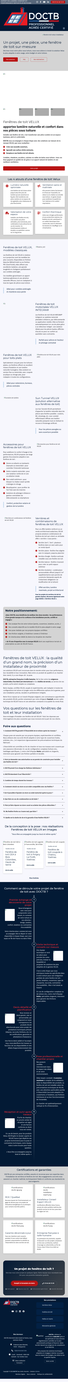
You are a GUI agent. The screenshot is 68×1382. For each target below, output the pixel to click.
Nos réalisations (39, 59)
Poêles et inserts (47, 1319)
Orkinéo (37, 1371)
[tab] (34, 732)
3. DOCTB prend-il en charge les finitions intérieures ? (22, 768)
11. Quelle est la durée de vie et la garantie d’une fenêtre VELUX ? (26, 818)
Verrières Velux (47, 1305)
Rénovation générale (49, 1326)
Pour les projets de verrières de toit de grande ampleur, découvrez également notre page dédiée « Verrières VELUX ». (49, 596)
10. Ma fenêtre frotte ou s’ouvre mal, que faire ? (20, 811)
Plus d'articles (34, 878)
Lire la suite (9, 870)
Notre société (50, 1361)
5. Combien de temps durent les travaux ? (18, 780)
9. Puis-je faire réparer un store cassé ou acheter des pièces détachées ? (29, 805)
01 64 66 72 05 (49, 1283)
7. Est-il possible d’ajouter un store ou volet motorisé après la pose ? (28, 793)
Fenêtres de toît (47, 1312)
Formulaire (19, 1363)
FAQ (24, 59)
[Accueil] (31, 18)
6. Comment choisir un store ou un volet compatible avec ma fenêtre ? (28, 787)
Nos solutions (10, 59)
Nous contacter (31, 1374)
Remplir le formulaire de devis (24, 1283)
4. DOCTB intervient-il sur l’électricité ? (17, 774)
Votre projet (34, 168)
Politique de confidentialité (45, 1374)
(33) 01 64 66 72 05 (58, 2)
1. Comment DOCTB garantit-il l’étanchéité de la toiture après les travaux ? (30, 731)
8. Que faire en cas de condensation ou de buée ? (21, 799)
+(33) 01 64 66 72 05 (20, 1350)
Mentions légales (20, 1374)
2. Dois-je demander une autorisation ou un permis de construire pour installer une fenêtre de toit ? (31, 761)
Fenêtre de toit (10, 848)
